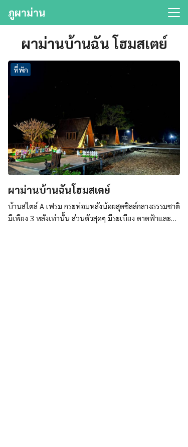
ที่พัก (21, 69)
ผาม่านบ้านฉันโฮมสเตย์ (59, 189)
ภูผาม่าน (27, 12)
